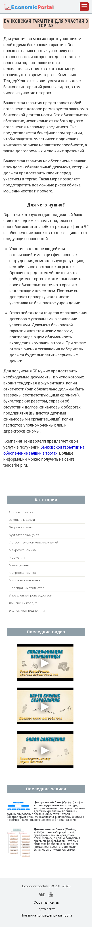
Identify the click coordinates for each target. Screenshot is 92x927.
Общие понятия (21, 512)
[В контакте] (41, 894)
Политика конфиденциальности (46, 915)
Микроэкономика (22, 572)
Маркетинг (17, 557)
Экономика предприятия (27, 610)
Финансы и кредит (23, 603)
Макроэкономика (22, 550)
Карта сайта (46, 909)
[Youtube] (51, 894)
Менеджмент (19, 565)
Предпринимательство (26, 588)
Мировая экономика (24, 580)
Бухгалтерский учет (24, 535)
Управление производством (30, 595)
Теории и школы (21, 527)
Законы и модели (22, 519)
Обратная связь (46, 902)
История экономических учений (33, 542)
